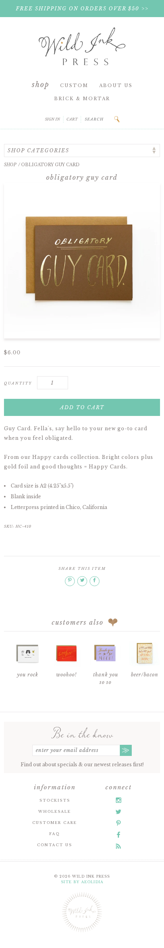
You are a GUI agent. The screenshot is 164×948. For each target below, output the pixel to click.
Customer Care (54, 822)
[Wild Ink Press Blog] (118, 846)
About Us (116, 85)
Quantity (18, 383)
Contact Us (54, 845)
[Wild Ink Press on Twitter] (118, 811)
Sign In (52, 119)
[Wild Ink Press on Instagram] (118, 800)
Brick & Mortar (82, 98)
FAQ (54, 833)
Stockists (54, 800)
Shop (40, 84)
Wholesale (54, 811)
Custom (74, 85)
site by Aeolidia (82, 882)
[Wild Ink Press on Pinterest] (118, 823)
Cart (72, 119)
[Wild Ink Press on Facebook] (118, 834)
